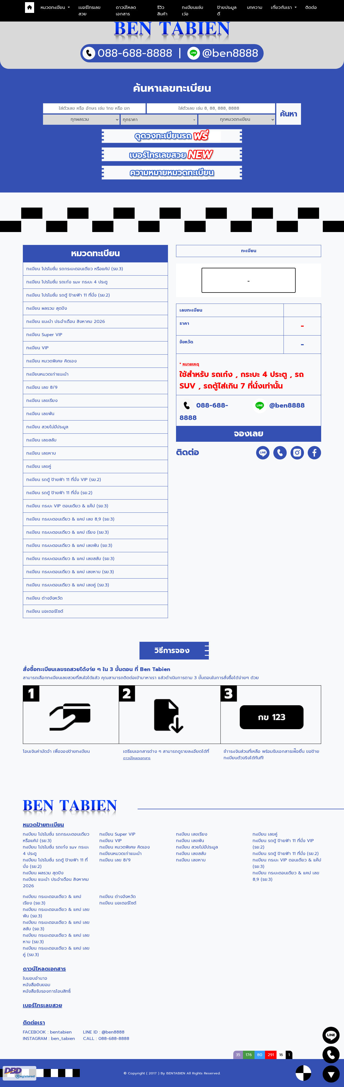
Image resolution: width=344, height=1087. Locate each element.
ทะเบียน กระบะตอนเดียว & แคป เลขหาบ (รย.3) (70, 572)
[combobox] (159, 120)
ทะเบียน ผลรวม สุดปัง (46, 308)
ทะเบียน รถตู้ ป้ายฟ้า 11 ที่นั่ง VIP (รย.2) (63, 479)
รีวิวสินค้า (162, 10)
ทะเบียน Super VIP (44, 335)
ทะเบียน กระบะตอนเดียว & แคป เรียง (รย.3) (67, 532)
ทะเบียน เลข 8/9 (42, 387)
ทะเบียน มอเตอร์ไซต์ (44, 611)
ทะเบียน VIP (37, 348)
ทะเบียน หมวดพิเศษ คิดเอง (51, 361)
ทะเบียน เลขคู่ (38, 466)
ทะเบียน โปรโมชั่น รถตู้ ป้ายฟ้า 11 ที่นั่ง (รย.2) (68, 295)
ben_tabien (63, 1038)
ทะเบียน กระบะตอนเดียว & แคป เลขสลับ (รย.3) (70, 558)
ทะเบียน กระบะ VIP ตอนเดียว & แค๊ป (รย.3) (67, 506)
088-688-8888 (113, 1038)
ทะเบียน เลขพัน (40, 414)
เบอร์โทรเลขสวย (89, 10)
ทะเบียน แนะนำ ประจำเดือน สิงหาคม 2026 (65, 321)
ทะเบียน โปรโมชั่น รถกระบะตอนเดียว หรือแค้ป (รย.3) (74, 269)
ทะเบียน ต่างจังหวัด (44, 598)
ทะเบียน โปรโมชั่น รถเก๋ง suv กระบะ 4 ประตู (67, 282)
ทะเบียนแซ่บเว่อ (192, 10)
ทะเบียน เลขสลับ (41, 440)
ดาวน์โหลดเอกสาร (126, 10)
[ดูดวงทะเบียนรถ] (172, 136)
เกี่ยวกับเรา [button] (282, 7)
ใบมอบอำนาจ (35, 978)
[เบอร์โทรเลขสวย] (172, 154)
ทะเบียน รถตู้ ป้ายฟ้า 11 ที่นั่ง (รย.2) (59, 493)
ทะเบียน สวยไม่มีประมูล (47, 427)
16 (281, 1055)
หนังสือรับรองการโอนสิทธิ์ (47, 991)
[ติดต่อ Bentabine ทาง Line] (331, 1035)
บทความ (254, 7)
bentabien (61, 1032)
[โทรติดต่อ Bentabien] (331, 1054)
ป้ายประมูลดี (226, 10)
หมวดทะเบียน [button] (54, 7)
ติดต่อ (311, 7)
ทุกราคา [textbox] (130, 119)
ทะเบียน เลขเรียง (42, 400)
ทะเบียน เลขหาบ (41, 453)
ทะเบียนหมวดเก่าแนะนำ (47, 374)
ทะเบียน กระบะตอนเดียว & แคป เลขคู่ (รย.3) (67, 585)
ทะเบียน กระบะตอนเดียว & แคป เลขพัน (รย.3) (69, 545)
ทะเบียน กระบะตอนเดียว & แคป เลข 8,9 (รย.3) (70, 519)
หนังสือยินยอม (36, 985)
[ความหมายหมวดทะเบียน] (172, 172)
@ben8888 (113, 1032)
